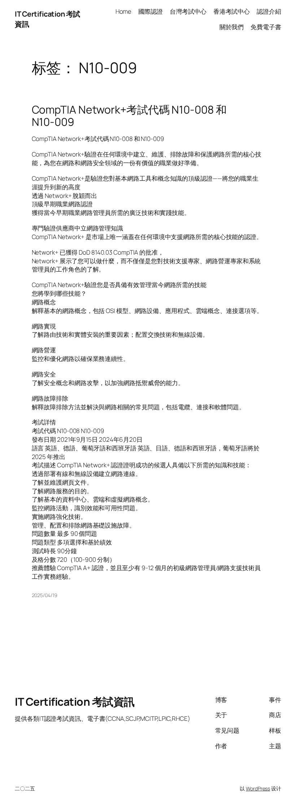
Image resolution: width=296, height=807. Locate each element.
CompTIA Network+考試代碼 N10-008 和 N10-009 (129, 115)
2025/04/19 (44, 595)
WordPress (258, 788)
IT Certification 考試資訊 (75, 701)
